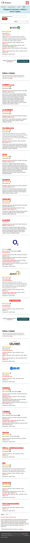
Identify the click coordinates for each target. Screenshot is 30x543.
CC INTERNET (7, 110)
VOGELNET (6, 199)
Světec (12, 102)
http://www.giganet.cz (7, 280)
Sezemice (4, 102)
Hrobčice (22, 96)
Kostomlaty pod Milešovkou (13, 98)
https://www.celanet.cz (7, 350)
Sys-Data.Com (8, 128)
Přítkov (4, 120)
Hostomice (16, 96)
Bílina (10, 94)
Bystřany (24, 94)
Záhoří (8, 214)
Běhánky (11, 163)
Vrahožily (4, 214)
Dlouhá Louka (9, 95)
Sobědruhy (12, 147)
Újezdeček (4, 103)
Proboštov (4, 101)
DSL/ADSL (4, 42)
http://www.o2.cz (6, 252)
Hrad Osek (8, 145)
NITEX (4, 154)
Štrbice (16, 102)
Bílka (10, 211)
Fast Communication (10, 503)
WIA (3, 463)
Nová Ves (13, 170)
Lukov (25, 169)
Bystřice (4, 165)
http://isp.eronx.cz (6, 34)
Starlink (5, 432)
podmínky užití (20, 535)
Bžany (3, 95)
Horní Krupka (10, 96)
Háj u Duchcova (20, 144)
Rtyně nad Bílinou (15, 101)
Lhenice (8, 99)
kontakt (14, 535)
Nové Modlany (18, 170)
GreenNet (6, 220)
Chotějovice (18, 145)
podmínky (21, 529)
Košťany (22, 98)
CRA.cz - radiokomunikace (12, 448)
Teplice (19, 6)
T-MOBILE (6, 411)
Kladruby (4, 98)
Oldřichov (11, 172)
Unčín (15, 193)
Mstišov (8, 170)
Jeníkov (13, 168)
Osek (22, 99)
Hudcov (13, 145)
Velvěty (16, 103)
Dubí (18, 95)
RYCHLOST (8, 3)
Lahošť (22, 169)
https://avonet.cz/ (6, 306)
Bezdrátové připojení (7, 90)
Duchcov (22, 95)
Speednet (6, 179)
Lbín (3, 212)
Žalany (12, 214)
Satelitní (4, 48)
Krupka (4, 99)
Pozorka (18, 172)
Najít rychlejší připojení (23, 61)
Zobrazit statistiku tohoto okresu (8, 517)
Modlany (12, 99)
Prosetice (4, 173)
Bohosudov (14, 94)
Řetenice (22, 101)
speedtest (20, 525)
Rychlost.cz (3, 6)
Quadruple (6, 482)
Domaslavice (10, 165)
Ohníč (3, 231)
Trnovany (24, 102)
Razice (9, 101)
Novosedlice (17, 99)
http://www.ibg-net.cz (7, 376)
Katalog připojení (11, 6)
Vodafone (6, 388)
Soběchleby (9, 120)
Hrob (26, 166)
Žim (15, 214)
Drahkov (14, 95)
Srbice (11, 78)
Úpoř (9, 103)
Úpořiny (12, 103)
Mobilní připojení (6, 51)
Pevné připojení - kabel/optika (9, 45)
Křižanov (18, 169)
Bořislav (20, 94)
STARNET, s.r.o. (8, 85)
